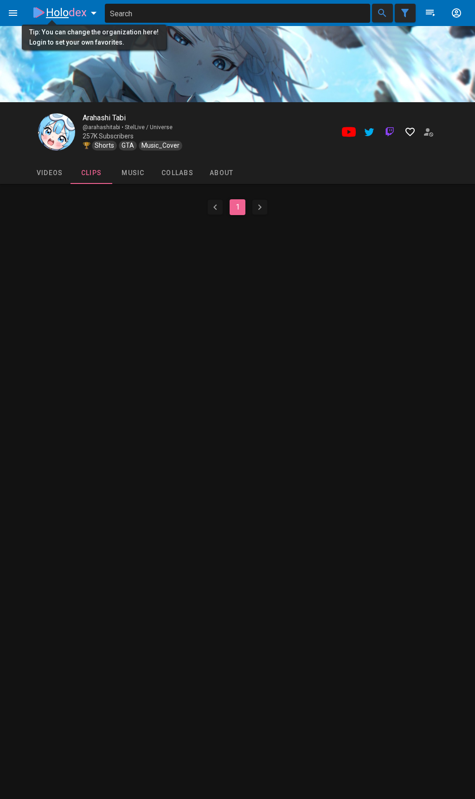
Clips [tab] (91, 173)
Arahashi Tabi (104, 117)
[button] (73, 12)
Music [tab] (133, 173)
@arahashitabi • (104, 127)
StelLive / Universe (149, 127)
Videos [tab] (50, 173)
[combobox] (237, 13)
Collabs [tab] (177, 173)
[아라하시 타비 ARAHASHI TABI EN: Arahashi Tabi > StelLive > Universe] (56, 132)
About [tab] (221, 173)
